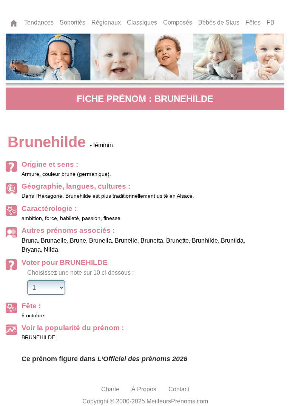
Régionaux (106, 22)
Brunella (100, 240)
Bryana (31, 249)
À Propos (143, 389)
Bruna (30, 240)
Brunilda (232, 240)
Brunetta (151, 240)
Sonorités (72, 22)
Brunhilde (205, 240)
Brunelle (126, 240)
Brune (78, 240)
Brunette (177, 240)
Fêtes (253, 22)
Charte (110, 389)
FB (271, 22)
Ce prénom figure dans (104, 359)
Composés (177, 22)
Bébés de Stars (218, 22)
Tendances (39, 22)
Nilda (51, 249)
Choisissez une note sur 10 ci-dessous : (80, 272)
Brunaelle (54, 240)
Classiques (142, 22)
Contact (178, 389)
